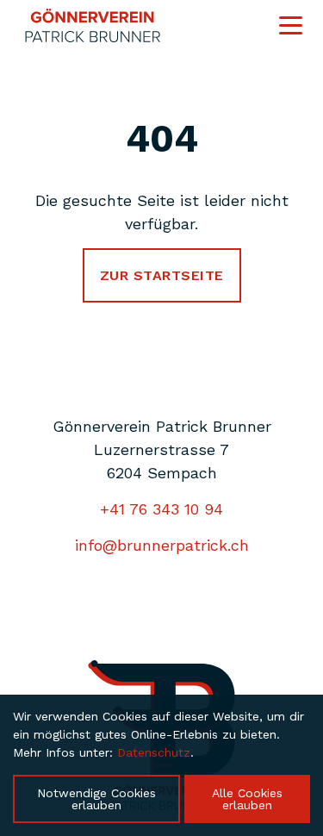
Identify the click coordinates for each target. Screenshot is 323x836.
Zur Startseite (162, 275)
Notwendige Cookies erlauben (96, 799)
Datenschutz (153, 752)
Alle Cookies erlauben (247, 799)
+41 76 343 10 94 (161, 509)
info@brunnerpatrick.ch (162, 545)
